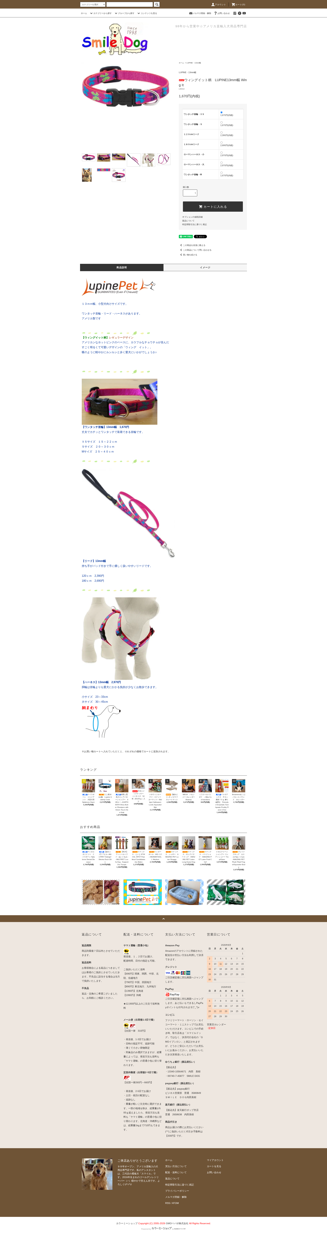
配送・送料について (176, 1172)
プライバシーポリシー (177, 1190)
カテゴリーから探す (102, 13)
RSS (167, 1203)
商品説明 (121, 267)
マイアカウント (215, 1160)
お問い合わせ (223, 13)
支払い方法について (176, 1166)
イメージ (205, 267)
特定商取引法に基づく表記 (194, 224)
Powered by (146, 1229)
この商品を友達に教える (194, 245)
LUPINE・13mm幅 (193, 63)
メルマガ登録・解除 (202, 13)
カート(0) (240, 4)
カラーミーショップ (127, 1223)
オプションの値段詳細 (192, 217)
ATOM (175, 1203)
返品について (188, 221)
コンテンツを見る (149, 13)
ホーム (84, 13)
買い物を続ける (190, 255)
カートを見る (214, 1166)
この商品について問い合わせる (197, 250)
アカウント (220, 4)
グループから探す (126, 13)
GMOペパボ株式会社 (177, 1223)
